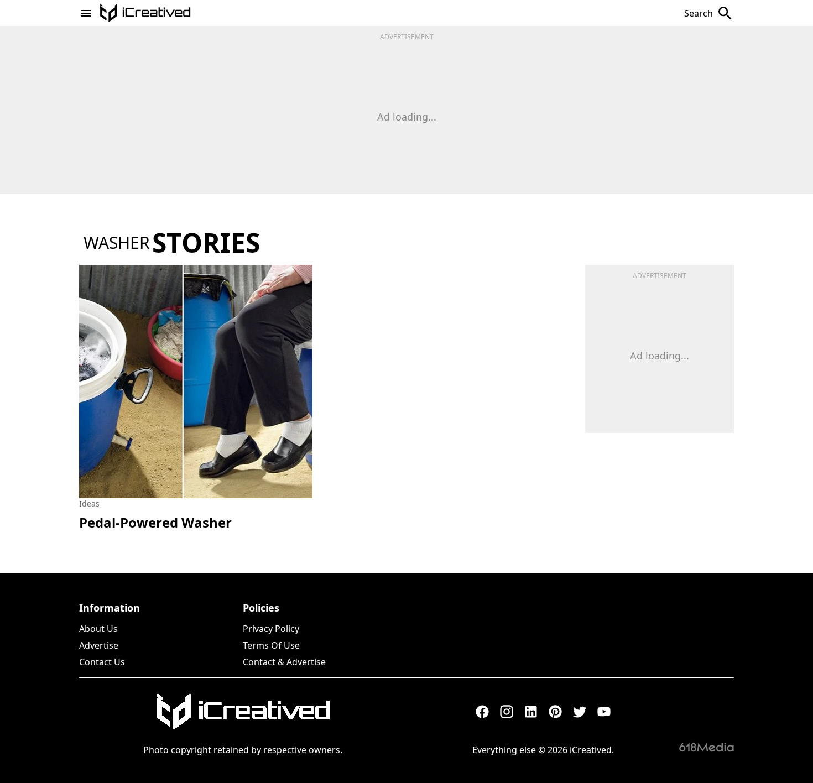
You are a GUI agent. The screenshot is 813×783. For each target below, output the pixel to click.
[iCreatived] (243, 712)
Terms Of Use (271, 645)
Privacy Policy (271, 629)
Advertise (98, 645)
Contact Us (102, 662)
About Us (98, 629)
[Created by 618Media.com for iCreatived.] (706, 747)
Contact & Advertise (284, 662)
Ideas (89, 503)
